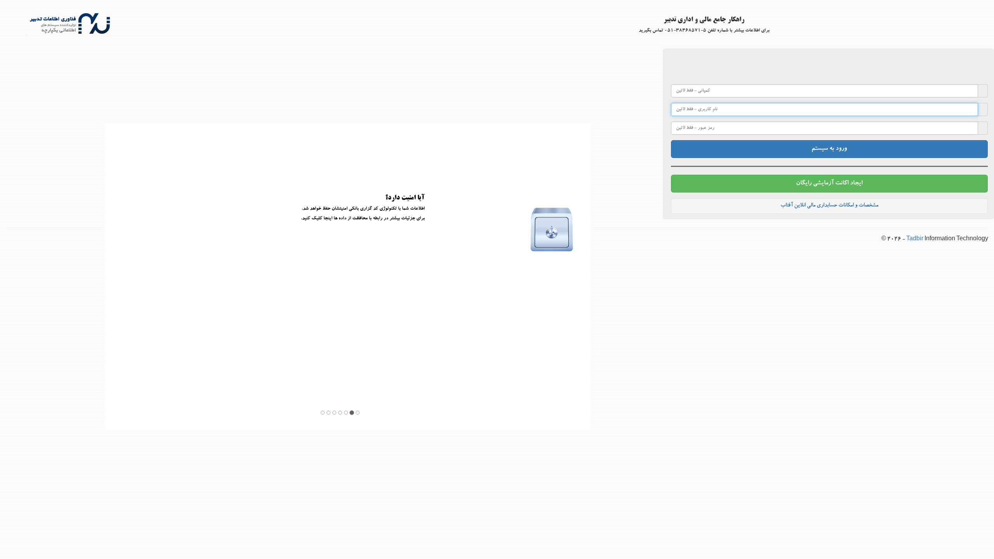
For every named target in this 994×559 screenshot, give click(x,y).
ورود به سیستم (829, 149)
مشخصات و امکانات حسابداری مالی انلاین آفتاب (829, 206)
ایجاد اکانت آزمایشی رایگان (829, 183)
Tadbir (915, 239)
